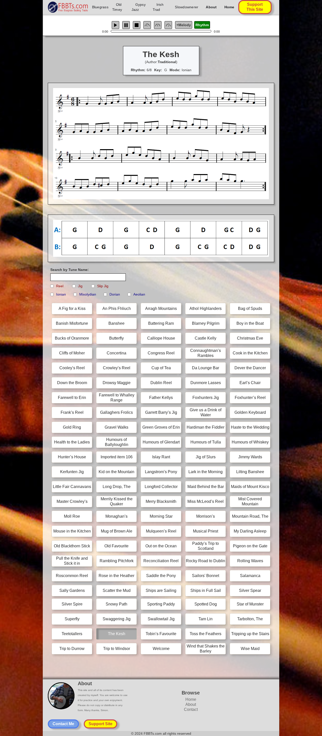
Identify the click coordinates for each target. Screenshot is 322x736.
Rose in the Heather (116, 576)
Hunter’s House (72, 457)
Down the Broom (72, 383)
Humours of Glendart (161, 442)
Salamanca (250, 576)
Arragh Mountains (161, 308)
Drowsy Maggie (117, 383)
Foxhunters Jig (205, 397)
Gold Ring (72, 427)
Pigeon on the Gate (250, 546)
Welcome (161, 648)
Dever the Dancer (250, 368)
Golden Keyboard (250, 412)
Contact (191, 709)
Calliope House (161, 338)
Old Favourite (116, 546)
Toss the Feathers (205, 634)
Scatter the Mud (117, 590)
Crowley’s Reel (116, 368)
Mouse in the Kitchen (72, 531)
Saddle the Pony (161, 576)
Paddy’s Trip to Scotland (205, 546)
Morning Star (161, 516)
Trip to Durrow (72, 648)
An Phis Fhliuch (116, 308)
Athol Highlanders (205, 308)
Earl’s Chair (250, 383)
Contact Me (63, 724)
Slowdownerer (186, 7)
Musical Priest (205, 531)
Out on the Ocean (161, 546)
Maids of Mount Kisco (250, 486)
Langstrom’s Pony (161, 472)
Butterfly (116, 338)
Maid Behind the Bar (205, 486)
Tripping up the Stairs (250, 634)
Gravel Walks (116, 427)
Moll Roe (72, 516)
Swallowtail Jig (161, 619)
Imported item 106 (117, 457)
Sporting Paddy (161, 604)
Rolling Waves (250, 561)
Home (229, 7)
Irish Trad (158, 7)
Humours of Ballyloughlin (116, 442)
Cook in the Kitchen (250, 353)
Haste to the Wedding (250, 427)
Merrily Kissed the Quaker (117, 501)
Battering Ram (161, 323)
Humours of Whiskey (250, 442)
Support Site (100, 724)
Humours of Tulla (205, 442)
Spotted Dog (205, 604)
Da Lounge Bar (205, 368)
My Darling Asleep (250, 531)
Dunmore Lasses (205, 383)
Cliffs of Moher (72, 353)
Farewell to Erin (72, 397)
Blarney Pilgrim (205, 323)
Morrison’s (205, 516)
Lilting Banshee (250, 472)
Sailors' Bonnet (205, 576)
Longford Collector (161, 486)
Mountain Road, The (250, 516)
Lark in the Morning (205, 472)
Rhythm (202, 25)
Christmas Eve (250, 338)
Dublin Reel (161, 383)
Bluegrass (100, 7)
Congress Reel (161, 353)
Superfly (72, 619)
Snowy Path (116, 604)
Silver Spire (72, 604)
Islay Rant (161, 457)
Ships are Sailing (161, 590)
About (211, 7)
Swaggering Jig (117, 619)
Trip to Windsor (116, 648)
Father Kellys (161, 397)
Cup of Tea (161, 368)
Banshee (116, 323)
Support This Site (255, 7)
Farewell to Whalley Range (116, 397)
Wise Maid (250, 648)
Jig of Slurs (206, 457)
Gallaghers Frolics (116, 412)
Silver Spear (250, 590)
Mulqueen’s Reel (161, 531)
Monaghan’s (116, 516)
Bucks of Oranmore (72, 338)
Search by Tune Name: (69, 270)
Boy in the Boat (250, 323)
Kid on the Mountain (116, 472)
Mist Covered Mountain (250, 501)
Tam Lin (205, 619)
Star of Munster (250, 604)
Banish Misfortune (72, 323)
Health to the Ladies (72, 442)
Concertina (116, 353)
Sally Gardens (72, 590)
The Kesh (116, 634)
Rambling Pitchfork (117, 561)
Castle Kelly (205, 338)
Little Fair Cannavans (72, 486)
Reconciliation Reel (161, 561)
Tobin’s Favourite (161, 634)
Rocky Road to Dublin (205, 561)
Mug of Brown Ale (116, 531)
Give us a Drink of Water (205, 412)
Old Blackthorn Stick (72, 546)
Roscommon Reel (72, 576)
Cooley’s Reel (72, 368)
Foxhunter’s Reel (250, 397)
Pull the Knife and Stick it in (72, 560)
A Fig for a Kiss (72, 308)
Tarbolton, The (250, 619)
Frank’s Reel (72, 412)
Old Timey (117, 7)
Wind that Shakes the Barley (206, 648)
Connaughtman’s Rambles (205, 353)
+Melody (183, 25)
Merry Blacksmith (161, 501)
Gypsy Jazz (139, 7)
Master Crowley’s (72, 501)
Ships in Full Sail (205, 590)
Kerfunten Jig (72, 472)
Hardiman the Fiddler (205, 427)
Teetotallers (72, 634)
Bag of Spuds (250, 308)
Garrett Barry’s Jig (161, 412)
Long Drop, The (117, 486)
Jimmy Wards (250, 457)
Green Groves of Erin (161, 427)
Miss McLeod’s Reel (205, 501)
